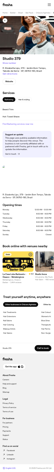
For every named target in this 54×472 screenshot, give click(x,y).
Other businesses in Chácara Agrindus (20, 304)
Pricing (5, 427)
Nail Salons (7, 321)
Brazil (20, 13)
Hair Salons (7, 333)
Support (6, 435)
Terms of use (8, 411)
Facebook (11, 450)
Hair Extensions (9, 316)
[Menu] (49, 5)
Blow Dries (45, 321)
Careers (6, 380)
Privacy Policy (8, 403)
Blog (4, 388)
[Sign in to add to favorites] (30, 254)
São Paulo (29, 13)
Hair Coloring (8, 325)
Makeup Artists (9, 329)
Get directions (10, 74)
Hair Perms (45, 329)
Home (5, 13)
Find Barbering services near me (18, 124)
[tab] (9, 99)
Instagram (11, 459)
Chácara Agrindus (43, 13)
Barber (13, 13)
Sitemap (6, 392)
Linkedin (10, 455)
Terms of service (9, 407)
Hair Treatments (9, 312)
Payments (7, 431)
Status (5, 439)
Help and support (10, 384)
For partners (7, 423)
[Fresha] (7, 5)
